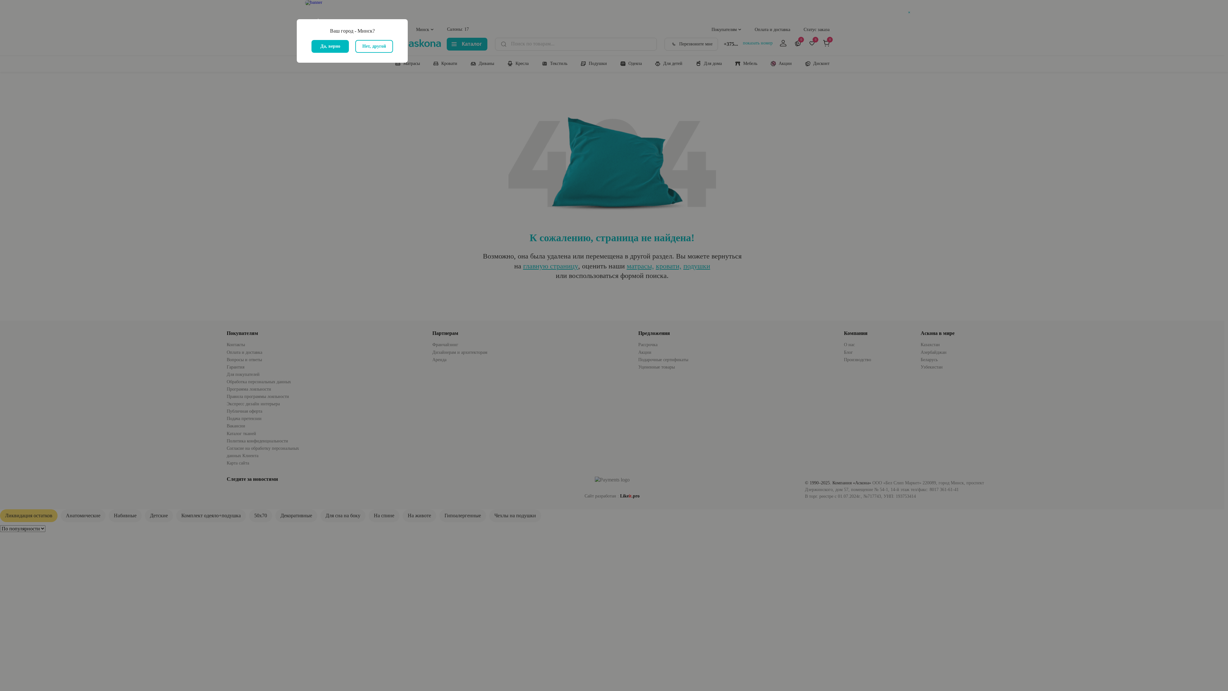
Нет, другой (374, 46)
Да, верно (330, 46)
